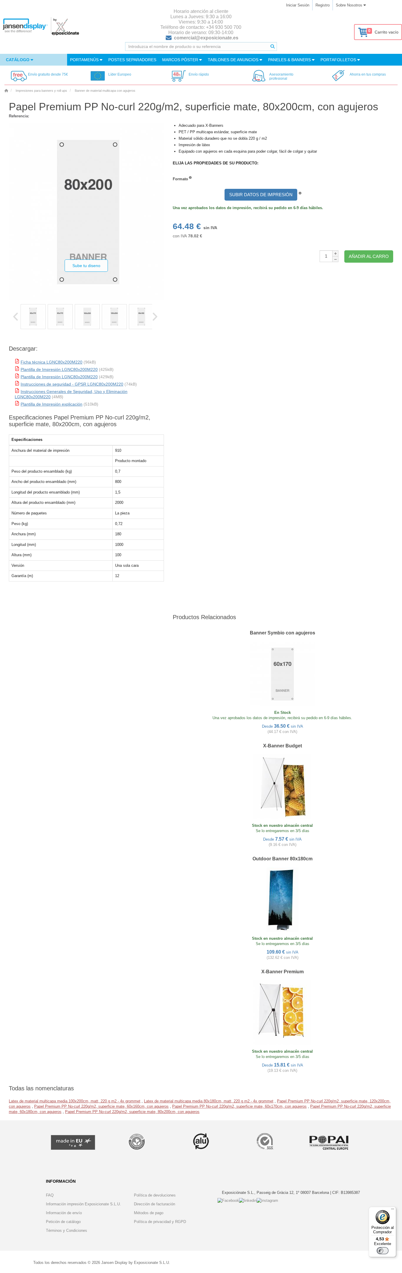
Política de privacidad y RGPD (160, 1221)
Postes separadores (132, 59)
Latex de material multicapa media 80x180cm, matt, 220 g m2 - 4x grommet (208, 1101)
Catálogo (18, 59)
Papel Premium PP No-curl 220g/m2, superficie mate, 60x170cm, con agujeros (239, 1106)
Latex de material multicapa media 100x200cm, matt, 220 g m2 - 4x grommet (74, 1101)
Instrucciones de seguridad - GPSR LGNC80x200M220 (72, 384)
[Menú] (392, 1210)
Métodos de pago (148, 1213)
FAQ (50, 1195)
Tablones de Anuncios (234, 59)
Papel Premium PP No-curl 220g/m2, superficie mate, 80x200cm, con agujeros (132, 1111)
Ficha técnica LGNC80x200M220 (51, 362)
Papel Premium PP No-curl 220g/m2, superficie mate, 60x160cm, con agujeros (101, 1106)
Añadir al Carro (369, 256)
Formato (180, 179)
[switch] (382, 1250)
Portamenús (85, 59)
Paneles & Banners (290, 59)
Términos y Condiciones (66, 1230)
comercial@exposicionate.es (206, 37)
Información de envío (64, 1213)
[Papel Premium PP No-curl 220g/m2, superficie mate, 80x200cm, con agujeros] (33, 316)
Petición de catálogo (63, 1221)
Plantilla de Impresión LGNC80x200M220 (59, 369)
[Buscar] (272, 46)
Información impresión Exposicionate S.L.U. (83, 1204)
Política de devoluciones (155, 1195)
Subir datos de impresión (261, 194)
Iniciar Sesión (297, 5)
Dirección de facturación (154, 1204)
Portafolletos (338, 59)
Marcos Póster (180, 59)
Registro (322, 5)
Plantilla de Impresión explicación (51, 404)
